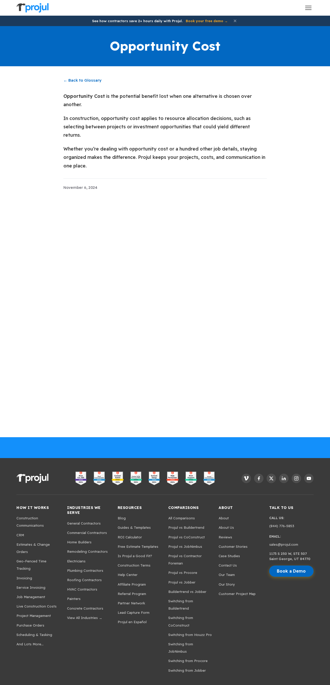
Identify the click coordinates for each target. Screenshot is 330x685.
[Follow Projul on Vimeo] (246, 478)
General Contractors (84, 523)
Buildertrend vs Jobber (187, 592)
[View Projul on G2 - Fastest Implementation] (209, 478)
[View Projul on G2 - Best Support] (191, 478)
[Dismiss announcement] (235, 21)
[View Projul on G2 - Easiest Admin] (118, 478)
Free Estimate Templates (138, 546)
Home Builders (79, 542)
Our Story (227, 584)
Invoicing (24, 578)
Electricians (76, 561)
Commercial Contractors (87, 533)
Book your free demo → (207, 21)
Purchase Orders (30, 625)
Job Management (30, 597)
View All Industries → (84, 618)
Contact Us (228, 565)
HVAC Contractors (82, 589)
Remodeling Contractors (87, 551)
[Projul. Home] (32, 8)
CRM (20, 535)
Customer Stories (233, 546)
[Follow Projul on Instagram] (296, 478)
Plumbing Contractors (85, 570)
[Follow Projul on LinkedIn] (284, 478)
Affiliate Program (132, 584)
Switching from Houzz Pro (190, 635)
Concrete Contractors (85, 608)
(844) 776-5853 (281, 526)
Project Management (33, 616)
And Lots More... (30, 644)
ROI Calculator (130, 537)
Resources (130, 507)
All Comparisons (181, 518)
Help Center (127, 575)
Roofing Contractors (84, 580)
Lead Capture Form (133, 612)
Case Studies (229, 556)
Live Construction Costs (36, 606)
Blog (122, 518)
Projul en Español (132, 622)
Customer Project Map (237, 594)
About (226, 507)
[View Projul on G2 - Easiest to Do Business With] (136, 478)
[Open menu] (308, 8)
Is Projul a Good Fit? (135, 556)
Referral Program (132, 594)
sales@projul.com (283, 544)
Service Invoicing (30, 587)
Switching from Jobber (187, 670)
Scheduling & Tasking (34, 635)
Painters (74, 599)
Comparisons (183, 507)
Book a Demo (291, 571)
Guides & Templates (134, 527)
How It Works (32, 507)
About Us (226, 527)
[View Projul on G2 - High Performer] (172, 478)
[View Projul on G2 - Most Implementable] (99, 478)
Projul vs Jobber (181, 582)
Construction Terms (134, 565)
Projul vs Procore (182, 572)
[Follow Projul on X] (271, 478)
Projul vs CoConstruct (186, 537)
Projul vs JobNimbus (185, 546)
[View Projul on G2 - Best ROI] (81, 478)
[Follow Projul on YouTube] (309, 478)
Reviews (225, 537)
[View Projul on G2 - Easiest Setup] (154, 478)
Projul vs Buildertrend (186, 527)
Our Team (227, 575)
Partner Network (131, 603)
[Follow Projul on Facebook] (258, 478)
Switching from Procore (188, 661)
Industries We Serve (84, 510)
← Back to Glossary (82, 80)
